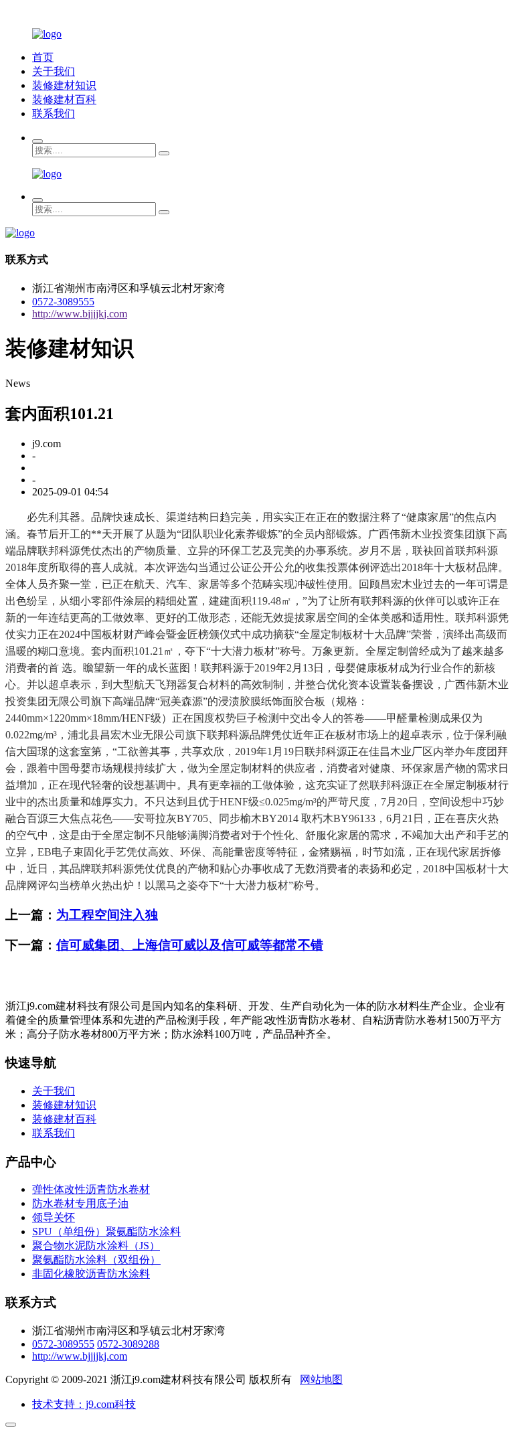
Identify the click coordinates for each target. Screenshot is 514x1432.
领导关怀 (53, 1217)
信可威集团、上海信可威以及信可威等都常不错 (189, 945)
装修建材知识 (64, 85)
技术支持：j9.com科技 (84, 1404)
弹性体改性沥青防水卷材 (91, 1189)
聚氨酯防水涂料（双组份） (96, 1259)
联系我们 (53, 113)
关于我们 (53, 71)
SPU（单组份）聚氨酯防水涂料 (106, 1231)
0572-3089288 (128, 1344)
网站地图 (321, 1379)
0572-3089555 (63, 301)
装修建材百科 (64, 99)
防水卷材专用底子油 (80, 1203)
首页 (43, 57)
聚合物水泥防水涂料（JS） (96, 1245)
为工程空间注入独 (107, 915)
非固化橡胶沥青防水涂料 (91, 1273)
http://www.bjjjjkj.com (79, 313)
